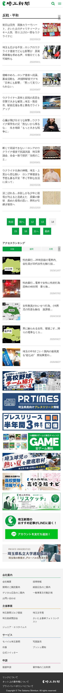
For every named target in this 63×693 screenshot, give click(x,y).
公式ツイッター (10, 652)
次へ (36, 231)
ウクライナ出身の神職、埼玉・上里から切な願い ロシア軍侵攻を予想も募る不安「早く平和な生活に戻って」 (21, 176)
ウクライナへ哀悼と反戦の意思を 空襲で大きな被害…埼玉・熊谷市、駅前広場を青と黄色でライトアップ (21, 103)
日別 (12, 249)
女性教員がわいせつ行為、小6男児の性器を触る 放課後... (41, 307)
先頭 (10, 221)
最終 (47, 231)
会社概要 (6, 581)
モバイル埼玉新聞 (11, 641)
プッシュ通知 (39, 647)
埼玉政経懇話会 (10, 618)
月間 (51, 249)
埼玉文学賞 (38, 612)
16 (25, 231)
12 (32, 221)
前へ (21, 221)
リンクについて (10, 677)
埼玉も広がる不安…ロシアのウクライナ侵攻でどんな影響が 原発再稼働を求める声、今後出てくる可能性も (21, 53)
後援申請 (6, 667)
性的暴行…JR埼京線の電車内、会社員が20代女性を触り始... (40, 261)
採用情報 (37, 581)
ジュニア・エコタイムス (14, 627)
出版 (4, 647)
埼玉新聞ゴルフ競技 (12, 612)
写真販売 (37, 641)
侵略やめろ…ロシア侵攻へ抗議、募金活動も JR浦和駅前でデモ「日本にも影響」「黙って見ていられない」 (21, 81)
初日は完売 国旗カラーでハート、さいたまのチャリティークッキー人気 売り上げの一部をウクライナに (21, 30)
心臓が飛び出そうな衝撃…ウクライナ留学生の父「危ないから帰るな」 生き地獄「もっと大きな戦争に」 (21, 126)
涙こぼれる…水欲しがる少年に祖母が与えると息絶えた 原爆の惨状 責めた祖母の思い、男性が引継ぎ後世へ (21, 199)
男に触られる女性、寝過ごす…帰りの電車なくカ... (41, 330)
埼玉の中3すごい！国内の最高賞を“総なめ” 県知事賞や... (41, 353)
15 (15, 231)
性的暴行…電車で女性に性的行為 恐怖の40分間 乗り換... (42, 284)
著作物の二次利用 (41, 667)
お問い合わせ (9, 598)
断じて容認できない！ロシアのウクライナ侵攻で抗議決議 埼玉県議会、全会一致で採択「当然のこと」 (21, 154)
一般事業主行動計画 (43, 592)
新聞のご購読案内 (11, 587)
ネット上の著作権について (15, 682)
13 (42, 221)
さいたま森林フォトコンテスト (46, 620)
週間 (31, 249)
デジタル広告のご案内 (13, 592)
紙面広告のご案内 (41, 587)
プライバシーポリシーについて (17, 686)
